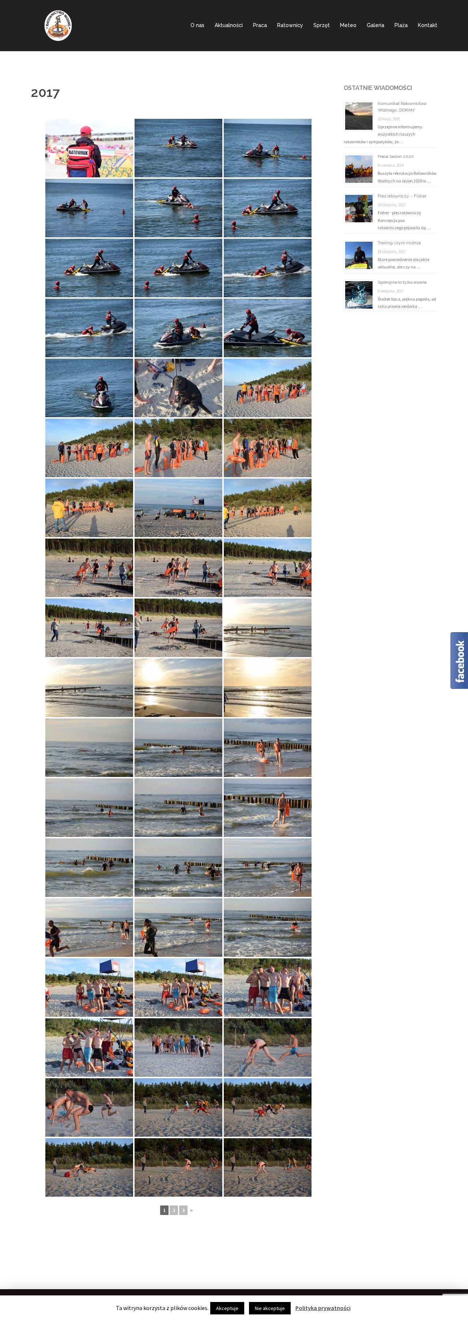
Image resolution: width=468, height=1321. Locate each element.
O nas (197, 25)
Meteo (348, 25)
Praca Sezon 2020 (396, 156)
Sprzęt (321, 25)
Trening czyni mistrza (399, 242)
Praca (260, 25)
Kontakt (427, 25)
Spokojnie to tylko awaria (402, 282)
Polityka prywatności (323, 1307)
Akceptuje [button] (227, 1308)
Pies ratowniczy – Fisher (402, 196)
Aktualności (229, 25)
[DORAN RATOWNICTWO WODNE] (58, 25)
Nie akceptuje (270, 1308)
